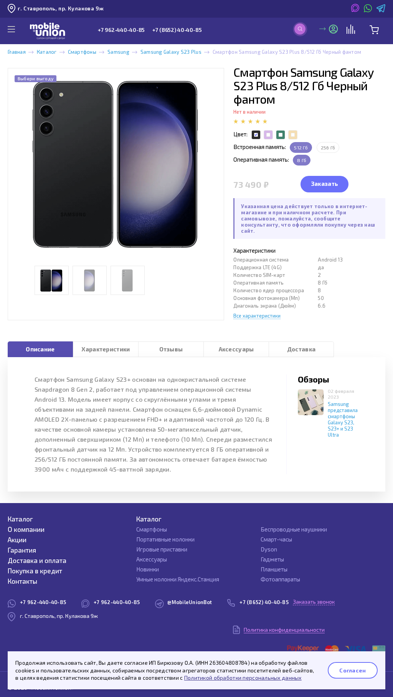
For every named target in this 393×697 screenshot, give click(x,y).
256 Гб (328, 147)
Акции (17, 539)
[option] (116, 164)
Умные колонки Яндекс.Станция (177, 579)
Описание (40, 349)
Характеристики (105, 349)
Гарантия (22, 550)
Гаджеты (272, 559)
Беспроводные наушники (294, 529)
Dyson (269, 549)
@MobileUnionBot (189, 602)
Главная (17, 52)
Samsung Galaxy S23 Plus (170, 52)
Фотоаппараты (280, 579)
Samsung (118, 52)
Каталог (47, 52)
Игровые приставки (161, 549)
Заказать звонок (314, 601)
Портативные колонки (165, 539)
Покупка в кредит (35, 570)
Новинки (147, 569)
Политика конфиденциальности (284, 629)
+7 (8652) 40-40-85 (176, 29)
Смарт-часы (276, 539)
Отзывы (171, 349)
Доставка (301, 349)
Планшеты (274, 569)
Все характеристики (257, 316)
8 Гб (301, 160)
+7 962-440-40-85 (121, 29)
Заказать (324, 183)
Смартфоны (82, 52)
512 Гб (300, 147)
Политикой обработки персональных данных (243, 677)
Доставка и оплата (37, 560)
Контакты (22, 581)
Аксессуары (236, 349)
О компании (26, 529)
